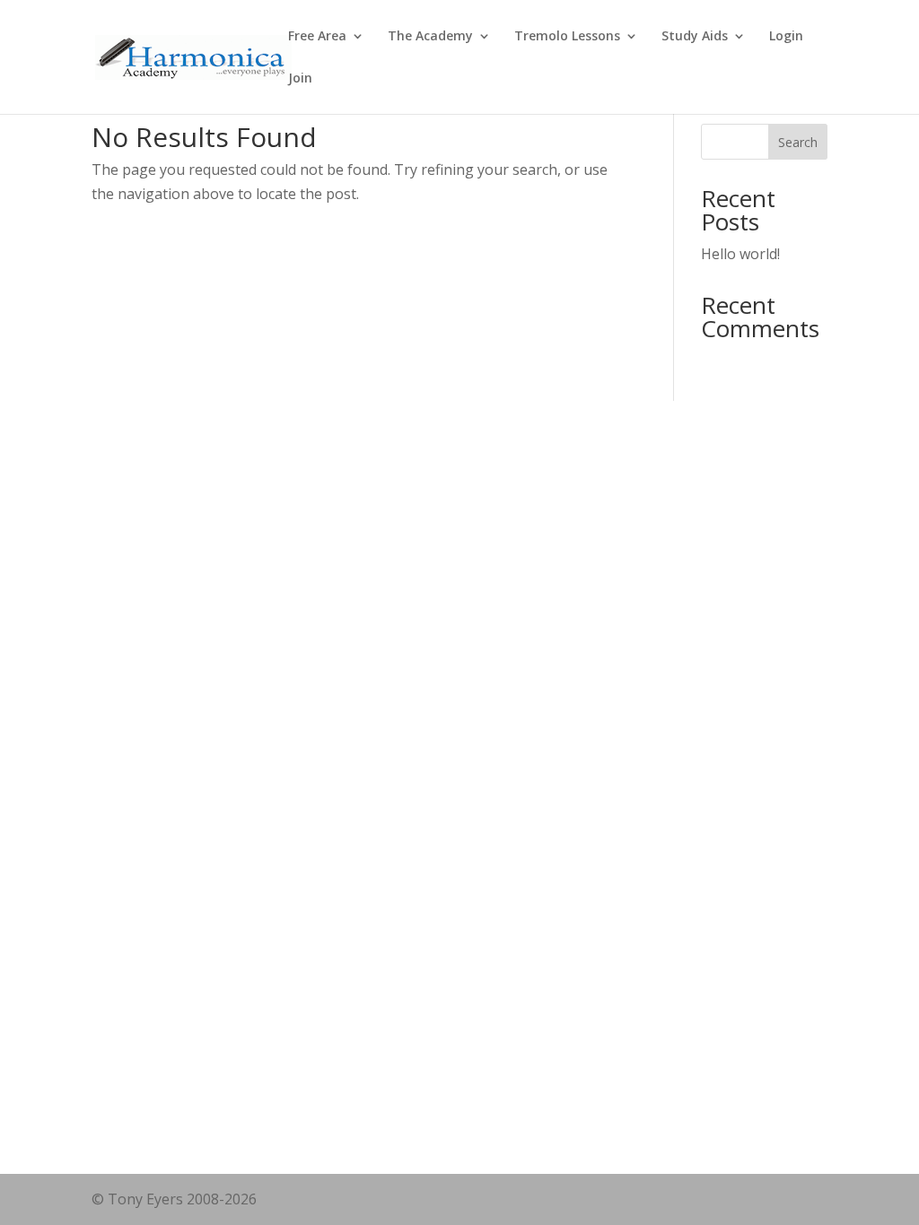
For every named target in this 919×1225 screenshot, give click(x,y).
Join (300, 79)
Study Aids (694, 37)
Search (798, 142)
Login (786, 37)
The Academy (430, 37)
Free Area (317, 37)
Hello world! (740, 254)
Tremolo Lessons (567, 37)
